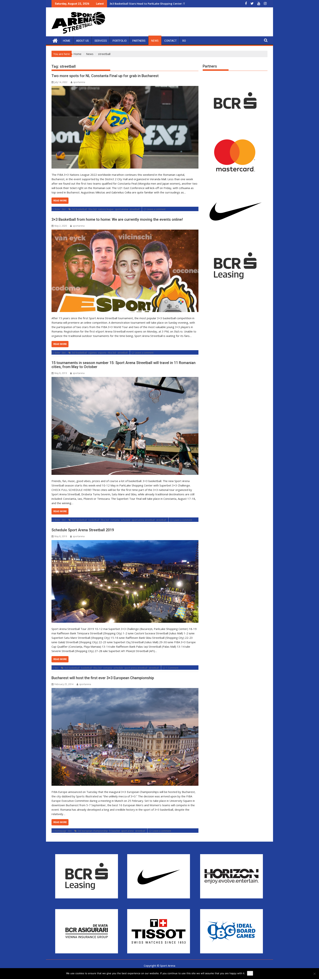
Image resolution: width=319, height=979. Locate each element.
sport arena (127, 830)
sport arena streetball (143, 519)
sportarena (79, 82)
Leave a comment (156, 209)
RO (184, 40)
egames (92, 352)
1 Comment (172, 667)
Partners (138, 40)
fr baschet (114, 830)
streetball (135, 209)
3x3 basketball (79, 209)
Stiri (64, 209)
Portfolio (120, 40)
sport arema (121, 209)
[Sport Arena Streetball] (55, 40)
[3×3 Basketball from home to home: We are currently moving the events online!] (125, 271)
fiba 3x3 (92, 209)
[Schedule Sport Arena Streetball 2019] (125, 581)
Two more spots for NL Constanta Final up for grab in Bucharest (105, 76)
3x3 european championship (93, 830)
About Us (82, 40)
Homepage (60, 830)
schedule (125, 519)
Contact (170, 40)
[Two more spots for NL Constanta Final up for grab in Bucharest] (125, 127)
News (155, 40)
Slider (57, 209)
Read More (60, 200)
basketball (93, 519)
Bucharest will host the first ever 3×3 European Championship (103, 678)
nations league (106, 209)
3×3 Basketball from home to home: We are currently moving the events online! (117, 219)
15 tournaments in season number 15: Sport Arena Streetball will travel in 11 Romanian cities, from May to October (123, 365)
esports (102, 352)
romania (115, 519)
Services (101, 40)
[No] (314, 973)
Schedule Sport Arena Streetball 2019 (83, 530)
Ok (250, 973)
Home (66, 40)
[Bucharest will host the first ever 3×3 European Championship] (125, 737)
